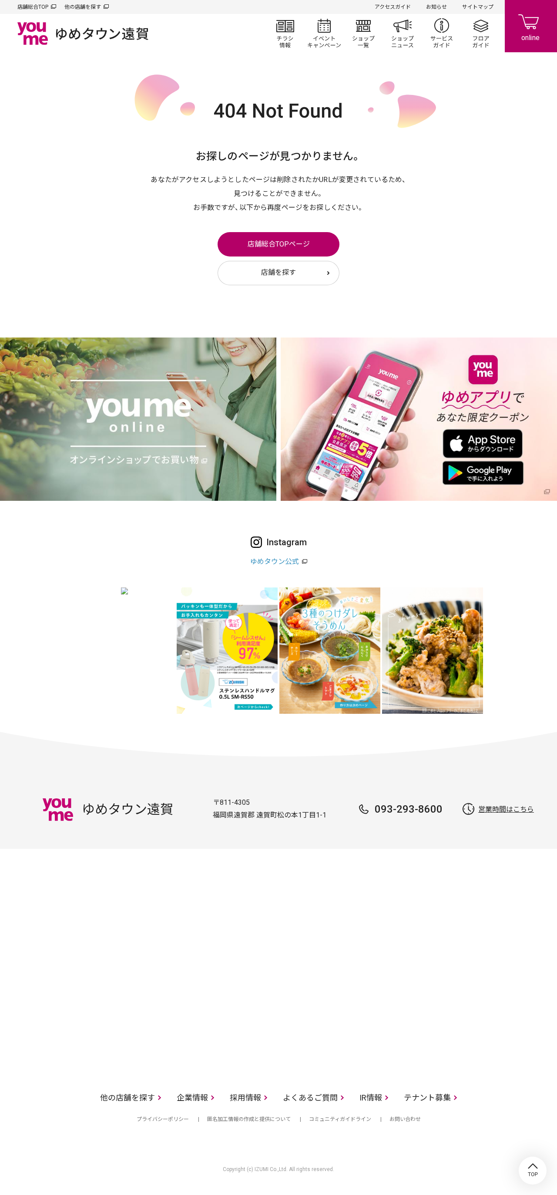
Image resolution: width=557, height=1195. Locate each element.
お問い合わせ (405, 1119)
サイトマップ (477, 7)
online (531, 26)
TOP (533, 1171)
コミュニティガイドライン (340, 1119)
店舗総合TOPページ (279, 244)
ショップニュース (402, 33)
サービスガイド (441, 33)
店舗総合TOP (32, 7)
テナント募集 (427, 1097)
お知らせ (436, 7)
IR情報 (370, 1097)
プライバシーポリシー (163, 1119)
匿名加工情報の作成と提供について (249, 1119)
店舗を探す (278, 272)
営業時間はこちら (506, 809)
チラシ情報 (285, 33)
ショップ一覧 (363, 33)
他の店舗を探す (82, 7)
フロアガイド (480, 33)
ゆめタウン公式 (274, 561)
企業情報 (192, 1097)
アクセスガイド (393, 7)
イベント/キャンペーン (324, 33)
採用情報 (245, 1097)
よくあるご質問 (310, 1097)
